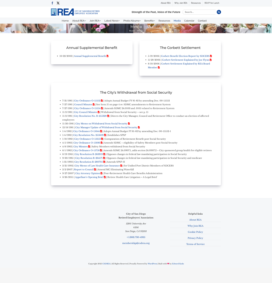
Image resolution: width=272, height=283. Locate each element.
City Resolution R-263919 (89, 154)
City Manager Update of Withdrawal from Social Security (106, 127)
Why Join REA (195, 226)
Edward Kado (178, 264)
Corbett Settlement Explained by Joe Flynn (185, 59)
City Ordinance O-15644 (86, 131)
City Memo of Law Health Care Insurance (97, 165)
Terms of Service (195, 244)
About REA (195, 219)
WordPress (152, 264)
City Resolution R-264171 (89, 158)
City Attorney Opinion (87, 173)
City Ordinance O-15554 (87, 108)
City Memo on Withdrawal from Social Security (102, 123)
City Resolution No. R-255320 (90, 116)
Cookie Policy (195, 232)
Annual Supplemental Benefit (90, 56)
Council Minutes (83, 104)
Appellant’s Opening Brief (89, 177)
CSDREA (106, 264)
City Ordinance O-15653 (87, 139)
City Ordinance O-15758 (86, 150)
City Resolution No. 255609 (88, 135)
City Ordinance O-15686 (87, 142)
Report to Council (84, 169)
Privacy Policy (195, 238)
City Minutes (81, 146)
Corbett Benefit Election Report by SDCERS (185, 56)
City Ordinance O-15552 (87, 100)
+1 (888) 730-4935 (136, 237)
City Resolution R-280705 (88, 161)
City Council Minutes (85, 112)
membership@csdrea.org (136, 243)
